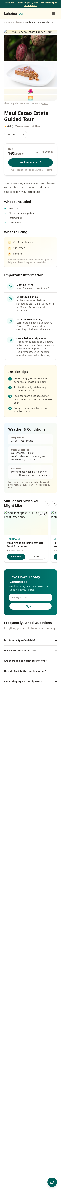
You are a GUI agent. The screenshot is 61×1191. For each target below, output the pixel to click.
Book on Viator (28, 162)
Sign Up (30, 606)
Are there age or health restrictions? (30, 661)
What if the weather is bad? (30, 651)
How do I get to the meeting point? (30, 671)
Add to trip (18, 134)
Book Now (16, 556)
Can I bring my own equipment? (30, 681)
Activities (17, 22)
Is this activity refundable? (30, 640)
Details (36, 556)
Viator (45, 103)
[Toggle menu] (53, 13)
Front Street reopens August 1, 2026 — (30, 4)
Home (7, 22)
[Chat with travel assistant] (52, 1182)
